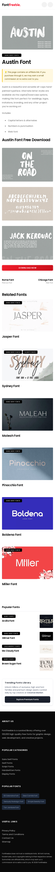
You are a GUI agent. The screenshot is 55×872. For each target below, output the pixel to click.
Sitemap (6, 841)
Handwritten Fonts (11, 770)
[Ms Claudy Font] (46, 649)
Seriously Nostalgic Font (13, 801)
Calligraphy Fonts (12, 646)
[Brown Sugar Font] (46, 664)
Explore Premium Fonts (27, 699)
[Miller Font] (27, 563)
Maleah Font (11, 436)
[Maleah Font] (27, 414)
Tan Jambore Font (11, 807)
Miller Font (9, 584)
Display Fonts (8, 773)
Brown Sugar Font (11, 663)
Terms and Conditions (13, 834)
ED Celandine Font (11, 796)
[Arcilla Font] (46, 621)
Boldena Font (11, 535)
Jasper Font (10, 337)
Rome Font (8, 281)
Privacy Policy (8, 830)
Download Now (27, 268)
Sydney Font (11, 386)
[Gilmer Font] (46, 636)
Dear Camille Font (30, 796)
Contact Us (7, 838)
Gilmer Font (8, 638)
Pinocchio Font (12, 485)
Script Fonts (30, 352)
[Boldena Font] (27, 513)
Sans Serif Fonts (12, 55)
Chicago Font (45, 281)
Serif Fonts (9, 616)
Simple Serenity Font (36, 801)
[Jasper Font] (27, 315)
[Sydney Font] (27, 365)
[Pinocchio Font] (27, 464)
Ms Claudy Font (10, 650)
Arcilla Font (8, 620)
